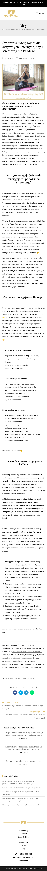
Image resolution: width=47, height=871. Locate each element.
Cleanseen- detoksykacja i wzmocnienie (24, 761)
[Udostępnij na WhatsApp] (32, 692)
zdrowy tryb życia (27, 679)
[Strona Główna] (3, 29)
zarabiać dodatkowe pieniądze (20, 658)
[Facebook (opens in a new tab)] (23, 5)
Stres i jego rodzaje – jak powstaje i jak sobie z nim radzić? (20, 805)
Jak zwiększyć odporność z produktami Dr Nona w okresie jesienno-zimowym (23, 748)
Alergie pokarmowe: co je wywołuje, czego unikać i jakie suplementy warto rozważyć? (23, 733)
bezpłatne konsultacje (13, 661)
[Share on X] (20, 692)
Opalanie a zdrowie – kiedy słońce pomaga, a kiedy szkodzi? (21, 788)
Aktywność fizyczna (26, 58)
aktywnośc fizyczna (13, 679)
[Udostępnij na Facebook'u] (15, 692)
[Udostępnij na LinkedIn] (26, 692)
